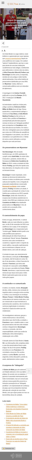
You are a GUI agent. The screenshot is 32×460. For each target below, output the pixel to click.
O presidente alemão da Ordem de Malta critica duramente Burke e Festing (17, 420)
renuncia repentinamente (13, 58)
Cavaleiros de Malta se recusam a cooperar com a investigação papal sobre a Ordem (17, 434)
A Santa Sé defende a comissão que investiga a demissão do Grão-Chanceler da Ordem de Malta (17, 427)
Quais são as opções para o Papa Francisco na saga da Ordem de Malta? (16, 441)
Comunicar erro (8, 448)
